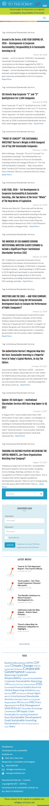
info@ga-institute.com (16, 769)
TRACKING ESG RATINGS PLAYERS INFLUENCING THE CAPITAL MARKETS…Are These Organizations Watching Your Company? (24, 455)
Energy (33, 684)
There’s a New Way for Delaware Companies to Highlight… (28, 626)
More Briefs (24, 644)
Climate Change (21, 665)
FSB (39, 687)
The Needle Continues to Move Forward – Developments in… (29, 597)
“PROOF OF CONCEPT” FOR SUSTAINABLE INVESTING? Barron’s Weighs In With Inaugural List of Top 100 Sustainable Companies (23, 142)
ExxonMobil (10, 687)
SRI (18, 711)
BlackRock (9, 663)
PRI (17, 705)
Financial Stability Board (26, 687)
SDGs (14, 708)
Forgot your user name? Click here (28, 544)
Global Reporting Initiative (20, 690)
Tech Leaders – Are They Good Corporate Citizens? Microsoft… (29, 583)
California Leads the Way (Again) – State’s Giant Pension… (29, 612)
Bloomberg (19, 663)
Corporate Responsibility (16, 676)
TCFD (23, 724)
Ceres (7, 666)
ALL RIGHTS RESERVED (12, 791)
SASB (7, 708)
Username (9, 516)
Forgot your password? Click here (28, 547)
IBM (6, 696)
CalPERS (29, 663)
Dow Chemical (25, 684)
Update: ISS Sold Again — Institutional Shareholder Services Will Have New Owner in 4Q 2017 (24, 403)
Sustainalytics (12, 723)
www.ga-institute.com (15, 773)
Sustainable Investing (23, 720)
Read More (7, 79)
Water (12, 726)
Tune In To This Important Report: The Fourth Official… (30, 567)
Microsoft (24, 702)
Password (9, 527)
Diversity (12, 684)
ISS (18, 702)
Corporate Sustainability (32, 678)
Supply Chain (27, 711)
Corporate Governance (22, 670)
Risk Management (30, 705)
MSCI (32, 702)
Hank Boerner (21, 693)
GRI (14, 693)
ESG (39, 684)
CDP (36, 662)
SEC (20, 708)
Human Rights (34, 693)
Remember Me (14, 538)
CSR (7, 684)
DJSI (17, 684)
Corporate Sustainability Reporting (23, 681)
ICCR (10, 696)
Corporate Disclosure (14, 669)
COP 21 (37, 666)
